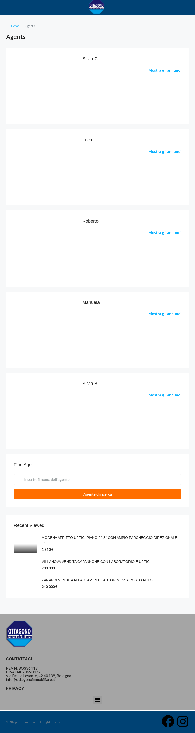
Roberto (90, 221)
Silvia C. (90, 58)
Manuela (91, 302)
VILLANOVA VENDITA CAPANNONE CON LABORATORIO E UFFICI (96, 562)
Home (15, 26)
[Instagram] (182, 721)
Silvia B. (90, 383)
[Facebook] (168, 721)
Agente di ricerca (97, 494)
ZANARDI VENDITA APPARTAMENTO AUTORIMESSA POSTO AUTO (97, 580)
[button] (97, 700)
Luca (87, 139)
